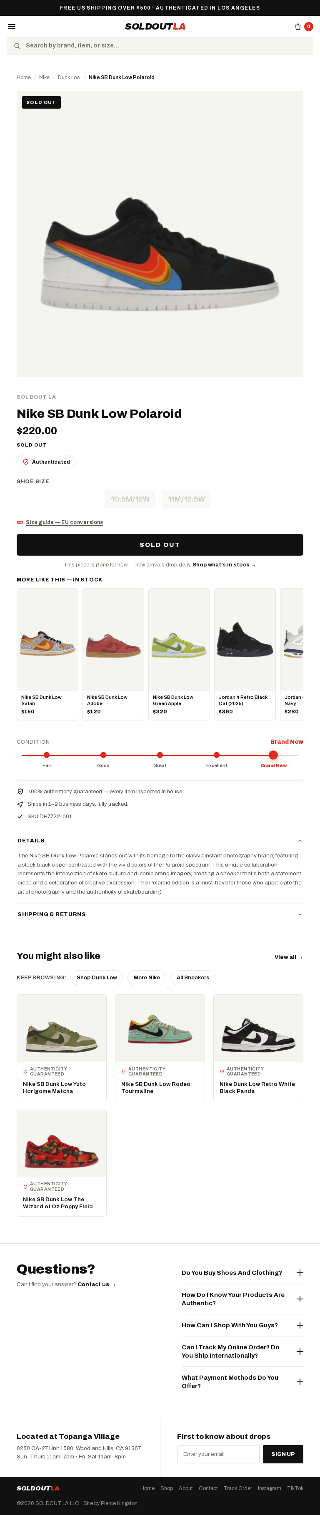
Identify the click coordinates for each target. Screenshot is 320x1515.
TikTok (295, 1488)
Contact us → (97, 1284)
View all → (289, 957)
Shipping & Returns (52, 914)
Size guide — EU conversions (64, 522)
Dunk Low (69, 77)
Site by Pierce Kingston (110, 1503)
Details (31, 841)
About (186, 1488)
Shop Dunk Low (97, 978)
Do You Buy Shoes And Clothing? (232, 1272)
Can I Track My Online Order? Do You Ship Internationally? (231, 1351)
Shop (166, 1488)
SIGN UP (283, 1454)
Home (24, 77)
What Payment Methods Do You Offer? (230, 1381)
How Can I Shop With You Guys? (230, 1325)
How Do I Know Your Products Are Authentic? (233, 1298)
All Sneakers (193, 978)
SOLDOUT (155, 26)
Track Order (238, 1488)
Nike (44, 77)
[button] (12, 27)
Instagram (269, 1488)
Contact (208, 1488)
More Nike (147, 978)
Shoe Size (33, 481)
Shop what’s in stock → (224, 565)
